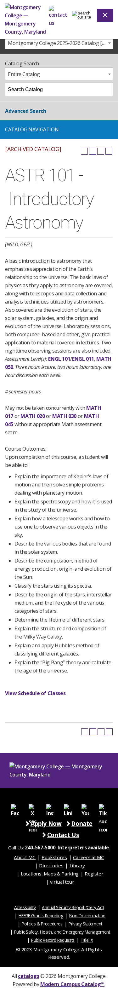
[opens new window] (33, 808)
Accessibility (25, 907)
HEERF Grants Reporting (41, 916)
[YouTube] (85, 808)
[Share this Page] (92, 151)
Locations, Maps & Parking (50, 873)
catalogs (28, 976)
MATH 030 (64, 416)
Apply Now (46, 823)
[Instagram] (50, 808)
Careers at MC (88, 857)
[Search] (106, 89)
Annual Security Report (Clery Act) (73, 907)
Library (77, 865)
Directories (51, 865)
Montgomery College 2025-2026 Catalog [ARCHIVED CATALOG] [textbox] (60, 43)
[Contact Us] (58, 15)
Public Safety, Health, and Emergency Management (62, 932)
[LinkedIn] (67, 808)
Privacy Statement (85, 924)
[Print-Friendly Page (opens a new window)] (100, 151)
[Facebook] (15, 808)
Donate (82, 823)
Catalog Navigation (32, 129)
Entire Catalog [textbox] (24, 74)
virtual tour (62, 882)
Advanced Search (25, 110)
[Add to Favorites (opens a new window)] (84, 151)
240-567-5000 (40, 847)
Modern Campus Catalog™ (72, 984)
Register (94, 873)
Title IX (87, 940)
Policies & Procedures (42, 924)
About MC (25, 857)
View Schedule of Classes (35, 693)
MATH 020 (32, 416)
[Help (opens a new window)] (108, 151)
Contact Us (63, 835)
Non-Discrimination (87, 916)
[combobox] (59, 42)
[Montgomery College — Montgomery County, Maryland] (27, 19)
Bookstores (54, 857)
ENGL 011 (83, 358)
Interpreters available (83, 847)
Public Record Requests (53, 940)
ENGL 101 (59, 358)
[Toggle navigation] (82, 15)
